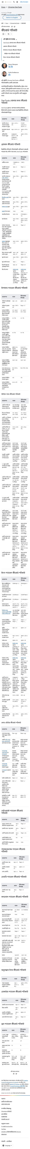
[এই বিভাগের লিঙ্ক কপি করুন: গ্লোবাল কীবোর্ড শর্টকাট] (22, 145)
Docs (3, 7)
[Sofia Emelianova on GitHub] (9, 75)
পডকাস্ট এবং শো (5, 1119)
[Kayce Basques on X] (9, 67)
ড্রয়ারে (3, 241)
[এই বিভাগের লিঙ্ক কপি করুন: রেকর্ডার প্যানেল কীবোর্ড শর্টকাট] (3, 994)
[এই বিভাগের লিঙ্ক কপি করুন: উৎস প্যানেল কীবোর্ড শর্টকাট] (26, 573)
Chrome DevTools (15, 7)
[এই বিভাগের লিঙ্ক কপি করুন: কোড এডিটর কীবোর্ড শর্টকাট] (22, 723)
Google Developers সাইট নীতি (17, 1086)
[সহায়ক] (12, 26)
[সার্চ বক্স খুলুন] (14, 2)
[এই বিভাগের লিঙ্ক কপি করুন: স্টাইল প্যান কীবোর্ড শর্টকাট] (22, 394)
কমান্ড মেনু (4, 206)
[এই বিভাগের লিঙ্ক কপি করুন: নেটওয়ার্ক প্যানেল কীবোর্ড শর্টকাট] (9, 813)
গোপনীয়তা (9, 1141)
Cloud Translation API (11, 14)
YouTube (3, 1129)
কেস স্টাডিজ (4, 1114)
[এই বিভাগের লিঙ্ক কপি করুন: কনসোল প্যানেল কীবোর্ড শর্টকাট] (3, 899)
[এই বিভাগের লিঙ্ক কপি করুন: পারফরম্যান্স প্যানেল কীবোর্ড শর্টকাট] (9, 852)
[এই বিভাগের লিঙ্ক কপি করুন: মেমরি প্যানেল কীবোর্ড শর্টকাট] (3, 879)
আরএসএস (3, 1134)
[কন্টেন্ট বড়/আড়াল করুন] (16, 40)
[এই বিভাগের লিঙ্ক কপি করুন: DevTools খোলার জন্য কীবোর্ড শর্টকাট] (9, 103)
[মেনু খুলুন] (2, 2)
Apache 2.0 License (14, 1084)
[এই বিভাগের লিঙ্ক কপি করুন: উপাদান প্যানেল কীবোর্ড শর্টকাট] (3, 290)
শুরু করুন (23, 23)
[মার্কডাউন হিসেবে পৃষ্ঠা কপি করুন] (8, 34)
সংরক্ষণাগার (4, 1116)
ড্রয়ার (3, 211)
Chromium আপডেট (6, 1111)
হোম (2, 23)
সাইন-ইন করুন (24, 2)
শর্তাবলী (3, 1141)
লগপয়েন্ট (4, 754)
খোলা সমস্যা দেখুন (5, 1104)
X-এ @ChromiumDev (6, 1126)
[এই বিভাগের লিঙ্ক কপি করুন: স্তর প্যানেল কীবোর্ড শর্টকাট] (25, 1024)
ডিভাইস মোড (5, 197)
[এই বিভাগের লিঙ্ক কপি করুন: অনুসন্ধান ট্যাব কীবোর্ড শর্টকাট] (3, 973)
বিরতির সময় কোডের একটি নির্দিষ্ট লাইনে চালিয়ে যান (6, 612)
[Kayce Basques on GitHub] (12, 67)
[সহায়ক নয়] (14, 26)
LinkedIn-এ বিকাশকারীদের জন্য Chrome (11, 1131)
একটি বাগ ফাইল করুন (6, 1101)
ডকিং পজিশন (5, 178)
